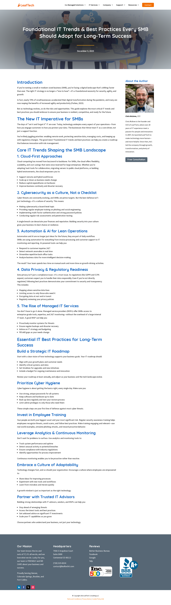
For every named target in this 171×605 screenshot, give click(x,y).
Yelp (91, 561)
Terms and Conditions (74, 599)
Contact (148, 5)
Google (92, 557)
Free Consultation (136, 159)
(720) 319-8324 (59, 563)
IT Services (93, 5)
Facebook (93, 554)
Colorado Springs (24, 576)
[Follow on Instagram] (33, 587)
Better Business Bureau (99, 550)
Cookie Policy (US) (98, 599)
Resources (132, 5)
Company (107, 5)
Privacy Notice (86, 599)
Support (119, 5)
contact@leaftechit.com (63, 566)
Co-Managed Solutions (74, 5)
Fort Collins (22, 579)
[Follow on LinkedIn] (19, 587)
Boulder (36, 576)
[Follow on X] (28, 587)
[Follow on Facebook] (23, 587)
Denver (34, 573)
